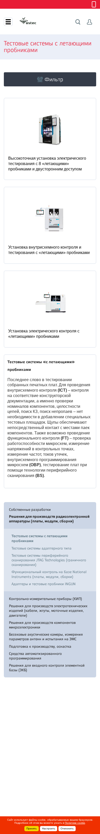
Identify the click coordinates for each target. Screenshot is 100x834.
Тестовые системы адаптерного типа (42, 548)
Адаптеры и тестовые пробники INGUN (44, 584)
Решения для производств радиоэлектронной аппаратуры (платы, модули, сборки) (49, 518)
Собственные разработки (30, 509)
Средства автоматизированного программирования (35, 656)
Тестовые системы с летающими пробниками (39, 538)
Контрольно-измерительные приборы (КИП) (45, 599)
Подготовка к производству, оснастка (40, 646)
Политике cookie (75, 822)
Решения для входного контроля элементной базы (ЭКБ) (47, 667)
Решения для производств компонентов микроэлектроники (42, 625)
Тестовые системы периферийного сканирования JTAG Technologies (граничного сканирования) (49, 560)
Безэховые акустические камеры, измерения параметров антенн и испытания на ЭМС (46, 636)
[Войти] (89, 22)
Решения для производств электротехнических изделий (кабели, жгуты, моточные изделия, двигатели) (48, 610)
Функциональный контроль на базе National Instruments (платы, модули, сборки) (49, 574)
